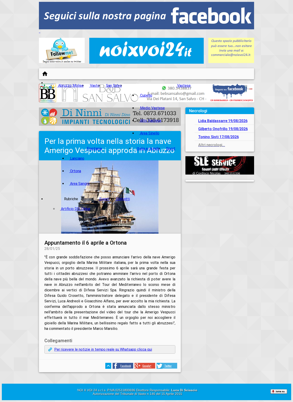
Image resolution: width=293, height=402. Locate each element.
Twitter (168, 366)
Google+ (146, 366)
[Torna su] (279, 392)
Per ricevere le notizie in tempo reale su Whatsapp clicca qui (103, 349)
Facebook (125, 366)
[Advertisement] (219, 214)
